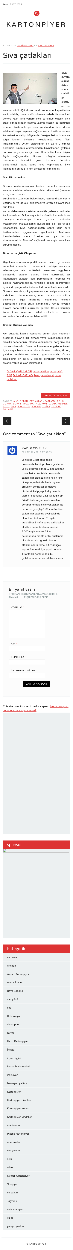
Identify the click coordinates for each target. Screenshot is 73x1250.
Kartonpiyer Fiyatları (19, 1100)
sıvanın (36, 406)
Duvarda (28, 403)
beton (24, 401)
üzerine (56, 406)
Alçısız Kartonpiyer (18, 974)
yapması (8, 408)
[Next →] (66, 421)
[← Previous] (7, 421)
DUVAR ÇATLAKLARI (19, 371)
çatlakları (36, 401)
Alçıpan (11, 965)
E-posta (19, 657)
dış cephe (13, 1024)
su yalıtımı (13, 1192)
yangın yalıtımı (16, 1226)
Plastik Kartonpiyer (18, 1133)
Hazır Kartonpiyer (17, 1041)
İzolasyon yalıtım (17, 1083)
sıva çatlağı (56, 371)
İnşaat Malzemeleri (18, 1066)
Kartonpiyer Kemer (18, 1108)
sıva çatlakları (41, 371)
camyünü (12, 999)
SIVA (9, 375)
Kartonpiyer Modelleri (19, 1116)
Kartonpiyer (36, 24)
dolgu (61, 401)
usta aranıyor (15, 1209)
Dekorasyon (14, 1016)
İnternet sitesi (24, 670)
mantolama (13, 1125)
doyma (7, 403)
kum (44, 403)
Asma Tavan (14, 982)
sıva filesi (24, 406)
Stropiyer (12, 1184)
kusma (52, 403)
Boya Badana (15, 990)
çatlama (50, 401)
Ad (14, 643)
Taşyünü (12, 1200)
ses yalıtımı (14, 1150)
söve (10, 1167)
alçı (16, 401)
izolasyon (12, 1074)
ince (37, 403)
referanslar (13, 1142)
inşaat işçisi (14, 1058)
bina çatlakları (42, 375)
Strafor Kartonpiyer (18, 1175)
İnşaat (57, 395)
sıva (65, 395)
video (10, 1217)
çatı (9, 1007)
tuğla (46, 406)
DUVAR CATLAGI (23, 375)
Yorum (18, 607)
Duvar (47, 395)
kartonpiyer (46, 45)
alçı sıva (12, 957)
